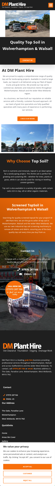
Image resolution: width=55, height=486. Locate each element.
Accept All (27, 467)
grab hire (29, 360)
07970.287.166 (19, 368)
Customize (27, 473)
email (30, 368)
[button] (50, 5)
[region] (27, 464)
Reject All (27, 480)
